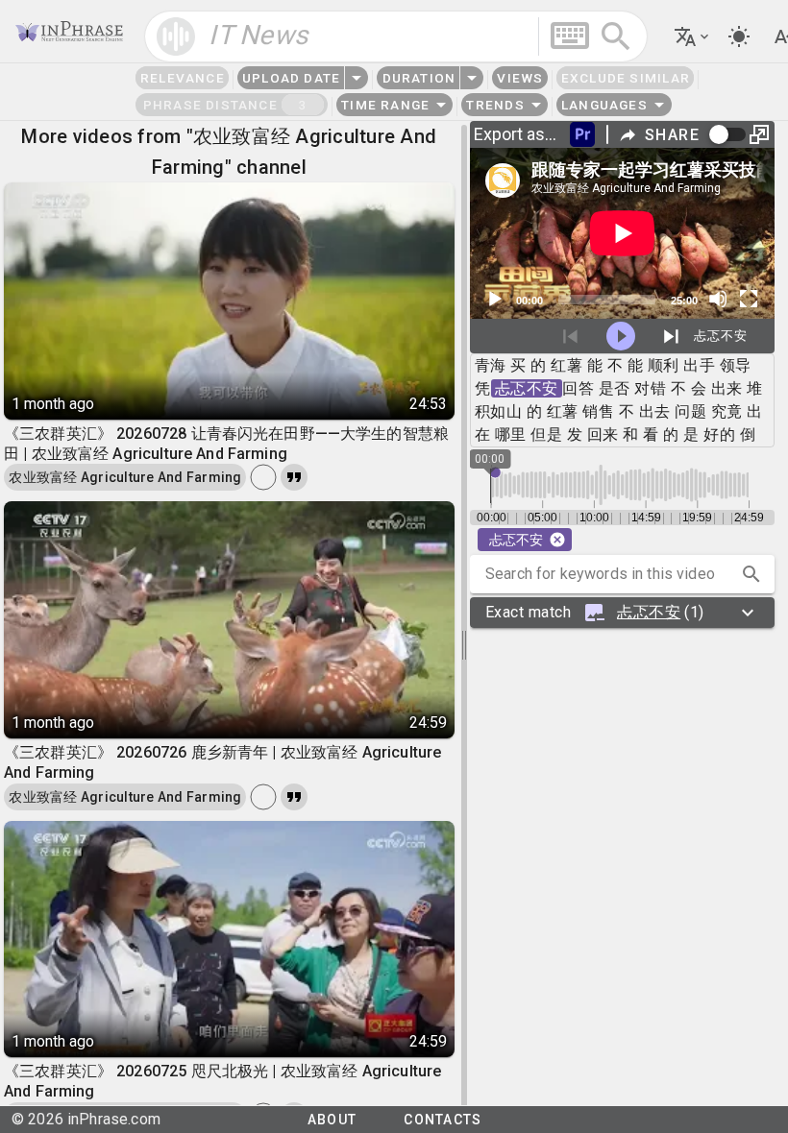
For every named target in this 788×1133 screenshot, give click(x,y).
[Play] (494, 298)
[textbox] (395, 36)
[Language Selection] (693, 36)
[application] (622, 233)
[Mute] (717, 298)
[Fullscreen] (748, 298)
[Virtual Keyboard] (570, 35)
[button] (751, 574)
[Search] (616, 36)
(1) (594, 612)
